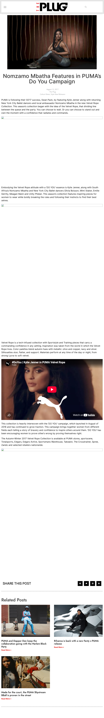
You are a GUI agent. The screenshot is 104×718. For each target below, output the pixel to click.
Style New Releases (58, 94)
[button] (85, 7)
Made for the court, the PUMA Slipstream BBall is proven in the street (23, 694)
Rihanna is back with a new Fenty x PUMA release (76, 642)
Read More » (6, 650)
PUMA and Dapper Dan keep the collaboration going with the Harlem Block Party (23, 643)
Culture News (45, 94)
